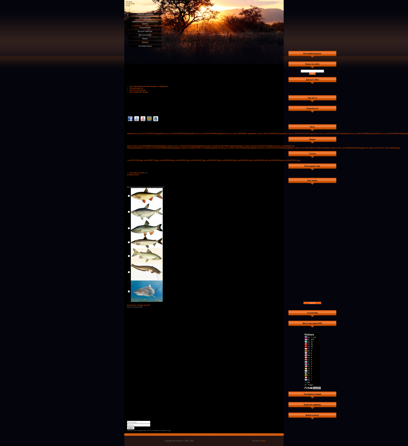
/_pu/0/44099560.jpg (244, 160)
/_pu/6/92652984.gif (259, 160)
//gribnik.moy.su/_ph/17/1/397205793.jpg (142, 133)
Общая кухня (132, 175)
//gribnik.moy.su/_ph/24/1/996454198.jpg (388, 133)
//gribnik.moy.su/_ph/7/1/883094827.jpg (235, 133)
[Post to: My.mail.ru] (149, 119)
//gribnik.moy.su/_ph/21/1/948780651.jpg (265, 133)
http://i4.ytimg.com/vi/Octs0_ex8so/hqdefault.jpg (381, 148)
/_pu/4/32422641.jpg (181, 160)
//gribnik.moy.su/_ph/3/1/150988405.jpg (358, 133)
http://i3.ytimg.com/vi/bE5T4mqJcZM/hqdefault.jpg (234, 148)
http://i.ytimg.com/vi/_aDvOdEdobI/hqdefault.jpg (344, 148)
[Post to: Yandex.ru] (143, 119)
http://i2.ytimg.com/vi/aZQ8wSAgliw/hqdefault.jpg (158, 148)
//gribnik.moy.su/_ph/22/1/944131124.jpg (296, 133)
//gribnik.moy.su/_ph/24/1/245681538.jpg (173, 133)
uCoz (263, 441)
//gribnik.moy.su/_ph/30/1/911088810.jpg (204, 133)
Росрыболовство (136, 88)
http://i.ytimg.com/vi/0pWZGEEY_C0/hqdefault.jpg (196, 148)
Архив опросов (144, 305)
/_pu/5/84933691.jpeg (292, 160)
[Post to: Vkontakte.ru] (156, 119)
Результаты (131, 305)
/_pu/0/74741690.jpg (135, 160)
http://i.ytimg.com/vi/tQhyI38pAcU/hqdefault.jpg (308, 148)
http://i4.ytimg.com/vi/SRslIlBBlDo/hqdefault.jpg (145, 146)
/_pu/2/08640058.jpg (228, 160)
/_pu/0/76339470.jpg (213, 160)
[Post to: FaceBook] (130, 119)
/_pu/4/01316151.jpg (197, 160)
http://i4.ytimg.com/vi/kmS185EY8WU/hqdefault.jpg (219, 146)
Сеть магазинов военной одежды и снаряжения (148, 86)
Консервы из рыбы (137, 173)
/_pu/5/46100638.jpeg (275, 160)
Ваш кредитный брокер (138, 92)
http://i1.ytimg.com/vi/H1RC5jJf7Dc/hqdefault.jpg (271, 148)
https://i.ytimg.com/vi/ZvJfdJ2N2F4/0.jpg (254, 146)
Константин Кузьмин (137, 90)
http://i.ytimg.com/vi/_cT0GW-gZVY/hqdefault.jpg (181, 146)
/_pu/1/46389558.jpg (166, 160)
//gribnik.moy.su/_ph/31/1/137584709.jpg (327, 133)
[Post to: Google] (136, 119)
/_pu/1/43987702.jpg (150, 160)
